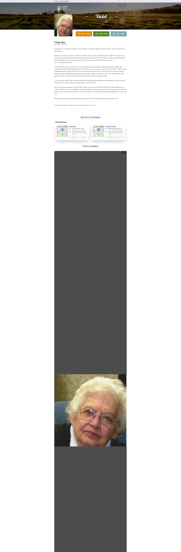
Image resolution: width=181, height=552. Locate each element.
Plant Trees (83, 137)
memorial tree (71, 105)
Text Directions (74, 137)
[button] (62, 129)
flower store (93, 105)
